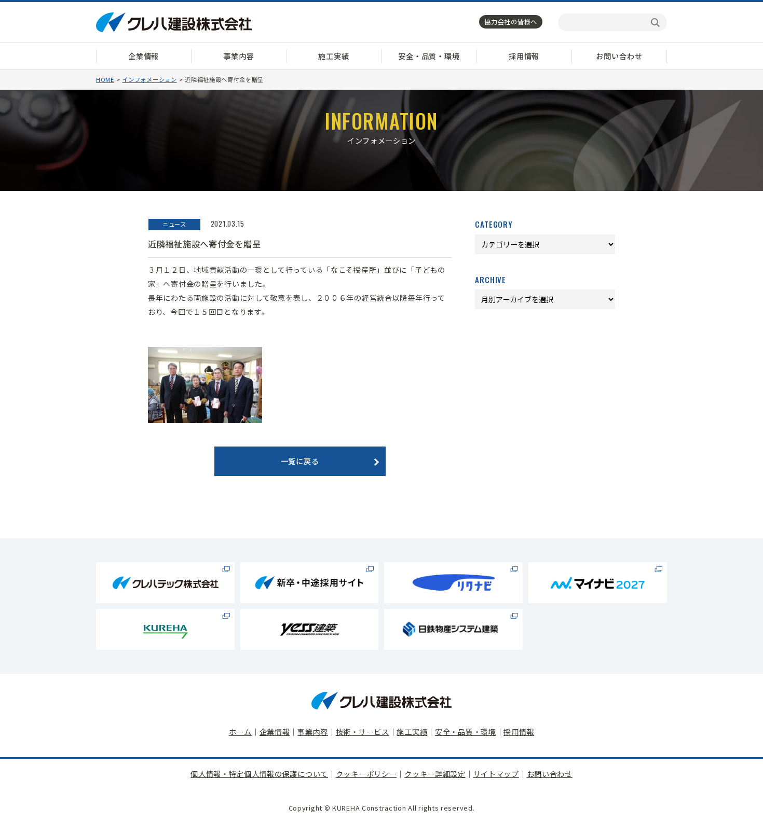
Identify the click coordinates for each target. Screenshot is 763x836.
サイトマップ (496, 774)
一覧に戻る (300, 461)
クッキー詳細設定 (435, 774)
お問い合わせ (619, 56)
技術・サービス (362, 732)
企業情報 (143, 56)
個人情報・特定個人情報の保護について (259, 774)
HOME (105, 79)
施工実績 (333, 56)
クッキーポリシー (366, 774)
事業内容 (238, 56)
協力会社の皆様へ (510, 21)
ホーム (240, 732)
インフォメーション (149, 79)
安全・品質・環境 (429, 56)
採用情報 (524, 56)
